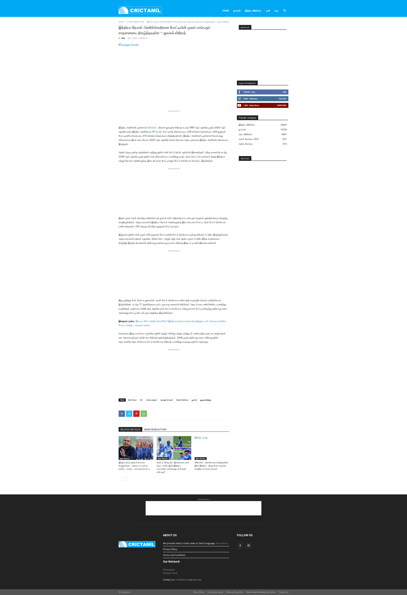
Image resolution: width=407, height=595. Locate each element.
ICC (141, 400)
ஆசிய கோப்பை (125, 458)
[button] (284, 10)
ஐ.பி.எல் (237, 10)
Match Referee (182, 400)
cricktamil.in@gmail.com (189, 579)
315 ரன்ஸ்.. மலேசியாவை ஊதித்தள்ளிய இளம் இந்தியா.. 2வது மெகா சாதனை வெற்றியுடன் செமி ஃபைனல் (211, 465)
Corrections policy (215, 592)
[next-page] (126, 478)
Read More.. (222, 543)
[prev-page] (121, 478)
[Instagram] (248, 545)
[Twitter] (129, 413)
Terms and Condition (174, 555)
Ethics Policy (198, 592)
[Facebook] (122, 413)
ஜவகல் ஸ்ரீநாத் (205, 400)
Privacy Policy (170, 549)
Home (225, 10)
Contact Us (283, 592)
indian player (151, 400)
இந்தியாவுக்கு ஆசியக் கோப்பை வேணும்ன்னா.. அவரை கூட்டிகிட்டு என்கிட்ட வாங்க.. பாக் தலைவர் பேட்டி (134, 465)
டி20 (268, 10)
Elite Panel (132, 400)
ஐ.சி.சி (194, 400)
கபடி (276, 10)
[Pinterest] (136, 413)
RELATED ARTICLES (130, 429)
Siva (123, 38)
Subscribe (281, 105)
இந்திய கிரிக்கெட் (253, 10)
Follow (282, 98)
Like (284, 92)
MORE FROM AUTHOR (155, 429)
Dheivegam (169, 569)
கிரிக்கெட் (152, 127)
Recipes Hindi (170, 572)
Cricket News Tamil (135, 21)
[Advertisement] (174, 117)
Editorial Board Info (234, 592)
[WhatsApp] (144, 413)
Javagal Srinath (167, 400)
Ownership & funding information (261, 592)
